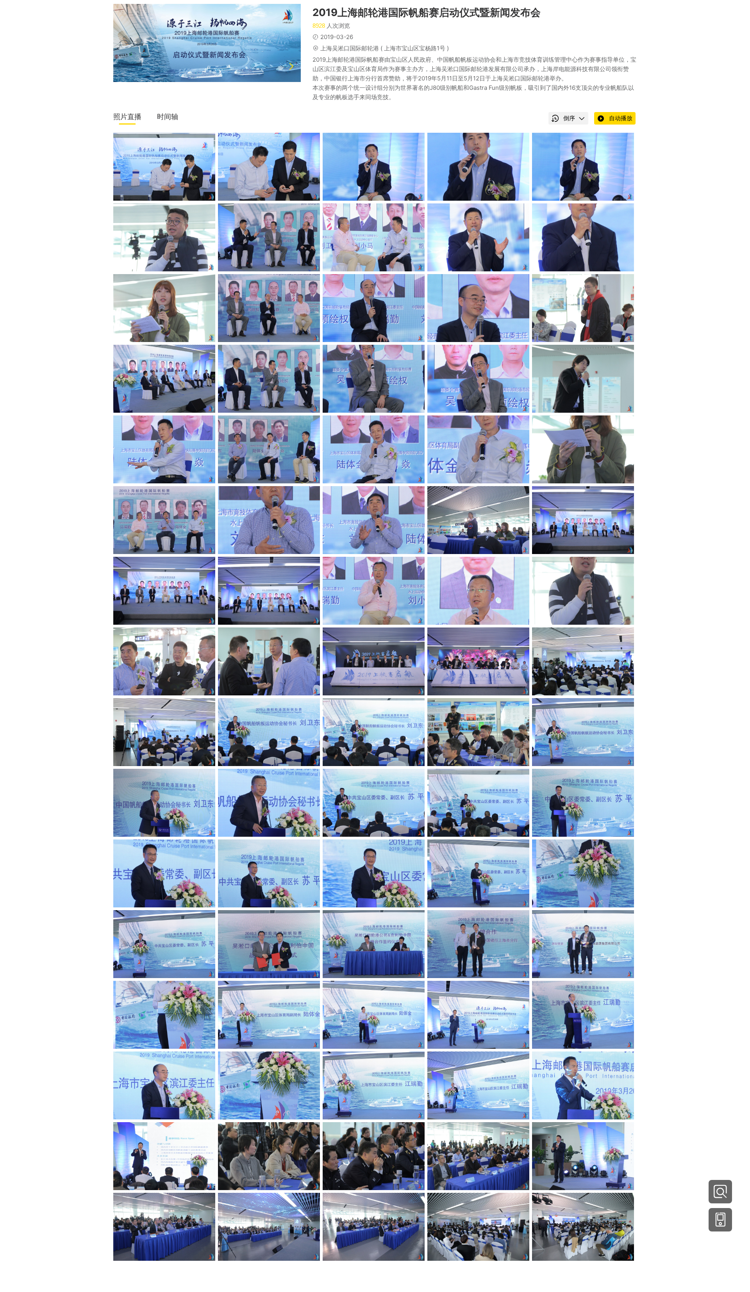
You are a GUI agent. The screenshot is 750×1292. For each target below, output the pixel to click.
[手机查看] (720, 1219)
